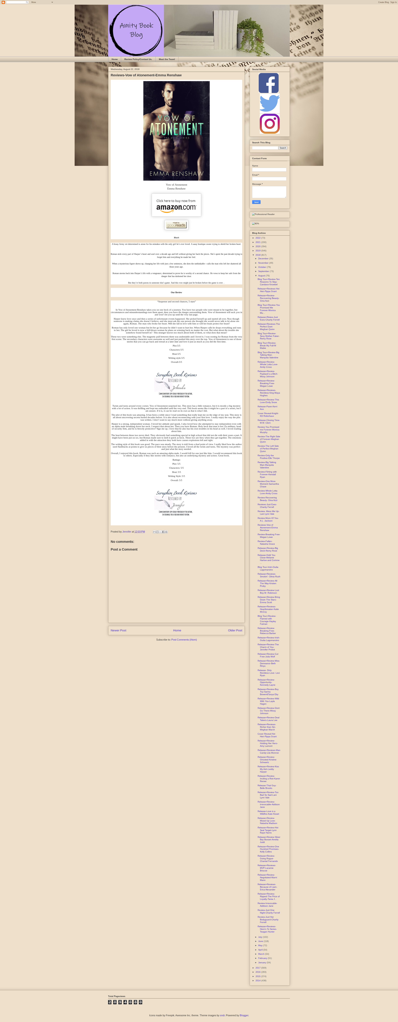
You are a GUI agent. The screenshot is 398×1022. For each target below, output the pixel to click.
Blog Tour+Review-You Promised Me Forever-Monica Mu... (269, 309)
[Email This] (154, 531)
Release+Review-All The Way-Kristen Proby (267, 583)
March (261, 954)
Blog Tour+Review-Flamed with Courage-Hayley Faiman (267, 620)
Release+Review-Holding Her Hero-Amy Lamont (268, 743)
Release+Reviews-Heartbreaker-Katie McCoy (268, 609)
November (263, 263)
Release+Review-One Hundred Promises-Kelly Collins (268, 849)
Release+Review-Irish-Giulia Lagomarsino (269, 638)
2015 (258, 976)
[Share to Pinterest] (166, 531)
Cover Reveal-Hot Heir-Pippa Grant (267, 735)
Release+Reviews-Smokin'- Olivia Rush (269, 575)
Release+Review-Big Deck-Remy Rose (268, 549)
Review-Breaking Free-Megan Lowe (269, 535)
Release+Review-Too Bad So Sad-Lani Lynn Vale (268, 795)
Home (115, 59)
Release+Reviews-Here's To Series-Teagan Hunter (267, 929)
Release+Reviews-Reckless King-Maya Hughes (269, 393)
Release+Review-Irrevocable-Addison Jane (269, 804)
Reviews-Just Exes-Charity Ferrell (267, 505)
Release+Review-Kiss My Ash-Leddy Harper (268, 769)
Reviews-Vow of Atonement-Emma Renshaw (268, 527)
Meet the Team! (167, 59)
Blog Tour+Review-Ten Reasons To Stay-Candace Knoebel (269, 282)
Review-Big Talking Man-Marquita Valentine (267, 465)
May (260, 945)
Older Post (235, 630)
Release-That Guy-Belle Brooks (267, 786)
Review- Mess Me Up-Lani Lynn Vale (268, 512)
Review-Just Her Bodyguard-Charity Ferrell (268, 919)
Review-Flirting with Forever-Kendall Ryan (267, 474)
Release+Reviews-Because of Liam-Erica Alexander (267, 887)
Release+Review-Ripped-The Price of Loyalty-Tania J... (269, 896)
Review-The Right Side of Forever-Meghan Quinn (269, 439)
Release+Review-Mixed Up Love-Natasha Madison (267, 821)
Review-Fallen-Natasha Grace (266, 542)
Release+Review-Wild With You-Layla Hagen (268, 701)
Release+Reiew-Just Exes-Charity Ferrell (269, 318)
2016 (258, 972)
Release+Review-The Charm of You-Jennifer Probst (268, 647)
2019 (258, 250)
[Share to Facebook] (163, 531)
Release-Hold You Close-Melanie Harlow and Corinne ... (269, 559)
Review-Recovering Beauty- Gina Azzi (267, 498)
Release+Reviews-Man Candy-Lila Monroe (269, 751)
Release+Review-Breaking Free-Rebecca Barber (267, 631)
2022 (258, 238)
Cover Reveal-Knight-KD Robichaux (268, 414)
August (262, 275)
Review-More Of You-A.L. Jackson (268, 519)
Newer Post (118, 630)
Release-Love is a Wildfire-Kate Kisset (268, 812)
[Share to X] (160, 531)
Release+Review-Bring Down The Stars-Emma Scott (269, 600)
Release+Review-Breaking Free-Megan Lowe (266, 383)
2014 (258, 980)
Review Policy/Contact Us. (138, 59)
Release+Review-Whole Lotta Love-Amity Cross (268, 364)
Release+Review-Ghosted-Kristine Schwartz (267, 760)
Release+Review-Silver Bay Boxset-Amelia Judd (269, 840)
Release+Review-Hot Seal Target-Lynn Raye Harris (268, 830)
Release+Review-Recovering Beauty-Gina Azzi (268, 298)
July (260, 937)
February (263, 958)
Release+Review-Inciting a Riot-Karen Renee (269, 778)
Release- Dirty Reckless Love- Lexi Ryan (269, 673)
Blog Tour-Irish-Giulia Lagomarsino (268, 568)
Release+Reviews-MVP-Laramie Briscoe (267, 868)
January (262, 962)
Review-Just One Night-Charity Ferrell (269, 911)
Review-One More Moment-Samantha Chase (268, 484)
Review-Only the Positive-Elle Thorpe (269, 456)
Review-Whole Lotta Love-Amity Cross (267, 492)
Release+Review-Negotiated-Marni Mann (267, 877)
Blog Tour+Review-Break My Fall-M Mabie (267, 345)
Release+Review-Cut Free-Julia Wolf (268, 655)
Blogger (244, 1015)
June (261, 941)
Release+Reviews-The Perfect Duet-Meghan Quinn (269, 326)
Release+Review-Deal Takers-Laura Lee (268, 718)
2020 (258, 246)
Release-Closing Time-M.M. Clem (269, 421)
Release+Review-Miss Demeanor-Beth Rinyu (268, 663)
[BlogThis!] (157, 531)
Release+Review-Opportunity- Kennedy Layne (266, 682)
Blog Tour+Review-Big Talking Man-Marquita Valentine (268, 355)
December (263, 258)
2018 (258, 255)
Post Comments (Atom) (184, 639)
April (260, 949)
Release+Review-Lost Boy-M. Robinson (268, 591)
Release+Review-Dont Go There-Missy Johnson (269, 711)
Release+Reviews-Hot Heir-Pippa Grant (268, 290)
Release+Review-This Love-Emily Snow (268, 401)
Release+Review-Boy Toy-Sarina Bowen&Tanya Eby (268, 692)
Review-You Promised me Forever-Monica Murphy (268, 430)
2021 (258, 242)
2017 (258, 968)
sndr (222, 1015)
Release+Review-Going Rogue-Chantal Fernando (268, 858)
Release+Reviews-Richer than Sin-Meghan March (267, 727)
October (262, 267)
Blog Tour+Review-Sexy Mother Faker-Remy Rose (269, 336)
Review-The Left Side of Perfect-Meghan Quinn (268, 448)
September (264, 271)
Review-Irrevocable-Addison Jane (267, 904)
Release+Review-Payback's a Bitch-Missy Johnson (268, 374)
